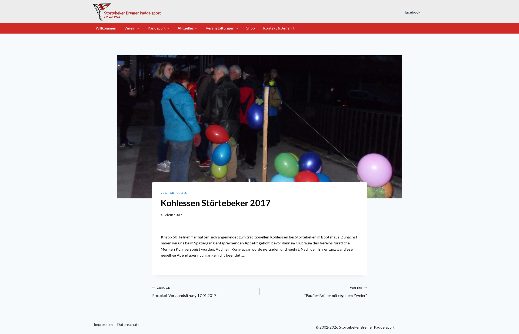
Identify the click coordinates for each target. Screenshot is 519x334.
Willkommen (106, 28)
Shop (250, 28)
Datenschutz (128, 324)
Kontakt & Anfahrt (279, 28)
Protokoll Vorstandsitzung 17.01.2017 (184, 291)
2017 (164, 192)
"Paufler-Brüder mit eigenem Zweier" (335, 291)
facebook (412, 12)
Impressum (103, 324)
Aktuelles (178, 192)
